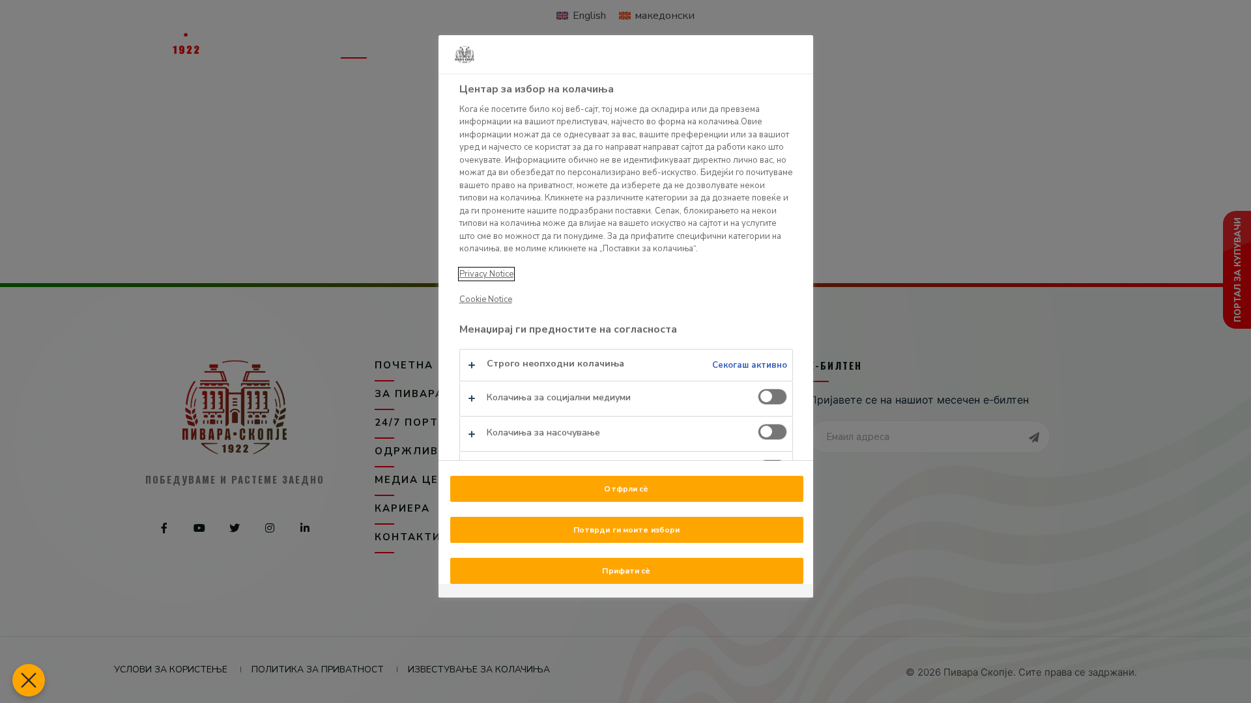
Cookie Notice (485, 299)
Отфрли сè (626, 489)
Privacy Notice (486, 274)
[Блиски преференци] (28, 680)
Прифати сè (626, 571)
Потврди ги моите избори (626, 530)
